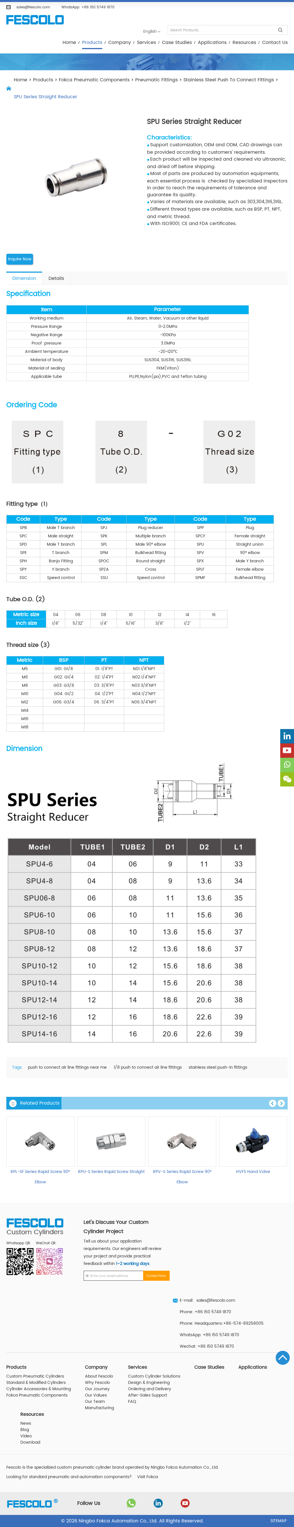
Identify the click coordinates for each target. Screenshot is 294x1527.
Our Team (95, 1402)
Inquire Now (19, 259)
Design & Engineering (149, 1383)
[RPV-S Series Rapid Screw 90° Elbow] (182, 1141)
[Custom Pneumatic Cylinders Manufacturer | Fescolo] (35, 20)
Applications (212, 42)
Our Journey (97, 1389)
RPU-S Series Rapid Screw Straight (111, 1172)
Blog (24, 1430)
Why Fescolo (97, 1383)
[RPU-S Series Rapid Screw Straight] (111, 1141)
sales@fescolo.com (33, 7)
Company (119, 42)
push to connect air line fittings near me (67, 1068)
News (25, 1424)
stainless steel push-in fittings (218, 1068)
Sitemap (278, 1521)
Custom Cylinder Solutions (154, 1376)
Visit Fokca (147, 1477)
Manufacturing (99, 1408)
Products (92, 42)
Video (26, 1436)
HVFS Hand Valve (253, 1172)
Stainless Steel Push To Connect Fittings (228, 80)
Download (30, 1443)
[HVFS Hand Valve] (253, 1141)
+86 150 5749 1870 (98, 7)
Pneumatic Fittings (156, 80)
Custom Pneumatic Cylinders (35, 1376)
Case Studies (177, 42)
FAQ (132, 1402)
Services (146, 42)
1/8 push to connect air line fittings (148, 1068)
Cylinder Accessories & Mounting (38, 1389)
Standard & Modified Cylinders (36, 1383)
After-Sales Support (147, 1395)
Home (69, 42)
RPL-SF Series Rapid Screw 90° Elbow (40, 1177)
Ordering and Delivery (149, 1389)
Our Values (96, 1395)
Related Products (39, 1103)
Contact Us (275, 42)
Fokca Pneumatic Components (94, 80)
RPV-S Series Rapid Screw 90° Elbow (182, 1177)
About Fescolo (99, 1376)
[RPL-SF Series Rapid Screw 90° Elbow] (40, 1141)
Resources (244, 42)
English (150, 32)
